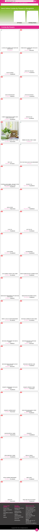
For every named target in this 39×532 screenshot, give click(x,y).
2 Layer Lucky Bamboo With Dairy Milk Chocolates (10, 48)
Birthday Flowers (32, 22)
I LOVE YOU (10, 229)
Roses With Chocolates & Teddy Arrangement (29, 411)
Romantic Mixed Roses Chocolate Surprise (9, 388)
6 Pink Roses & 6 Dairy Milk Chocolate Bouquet (29, 48)
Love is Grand (10, 251)
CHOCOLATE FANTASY (29, 94)
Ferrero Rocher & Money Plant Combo (9, 140)
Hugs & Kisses (10, 207)
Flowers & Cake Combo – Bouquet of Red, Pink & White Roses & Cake (10, 185)
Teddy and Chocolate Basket (29, 499)
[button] (36, 1)
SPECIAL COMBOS (29, 455)
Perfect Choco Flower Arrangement (10, 318)
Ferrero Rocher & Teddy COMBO (29, 140)
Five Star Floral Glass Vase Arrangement (29, 162)
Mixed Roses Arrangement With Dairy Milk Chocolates (10, 296)
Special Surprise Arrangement (9, 477)
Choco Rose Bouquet (10, 94)
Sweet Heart (29, 477)
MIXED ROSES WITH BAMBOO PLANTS (29, 295)
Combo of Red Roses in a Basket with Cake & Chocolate (10, 117)
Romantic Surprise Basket (10, 410)
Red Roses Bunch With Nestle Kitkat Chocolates (10, 365)
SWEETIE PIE (10, 499)
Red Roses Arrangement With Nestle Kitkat (10, 341)
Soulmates (29, 433)
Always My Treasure (29, 71)
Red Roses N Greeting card (29, 364)
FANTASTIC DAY (29, 117)
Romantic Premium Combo (29, 387)
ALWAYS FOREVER (9, 72)
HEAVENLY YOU (29, 184)
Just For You (29, 229)
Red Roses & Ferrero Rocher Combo (29, 318)
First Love (10, 162)
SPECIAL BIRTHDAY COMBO (10, 455)
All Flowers (19, 22)
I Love (29, 207)
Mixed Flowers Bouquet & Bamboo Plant (29, 273)
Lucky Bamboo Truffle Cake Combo (10, 273)
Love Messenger (29, 251)
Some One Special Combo (9, 433)
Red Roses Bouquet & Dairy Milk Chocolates (29, 341)
